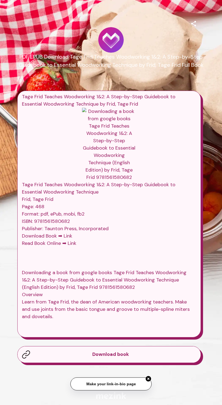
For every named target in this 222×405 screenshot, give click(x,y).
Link (68, 236)
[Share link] (193, 23)
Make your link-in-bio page (111, 384)
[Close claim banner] (148, 378)
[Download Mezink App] (111, 395)
